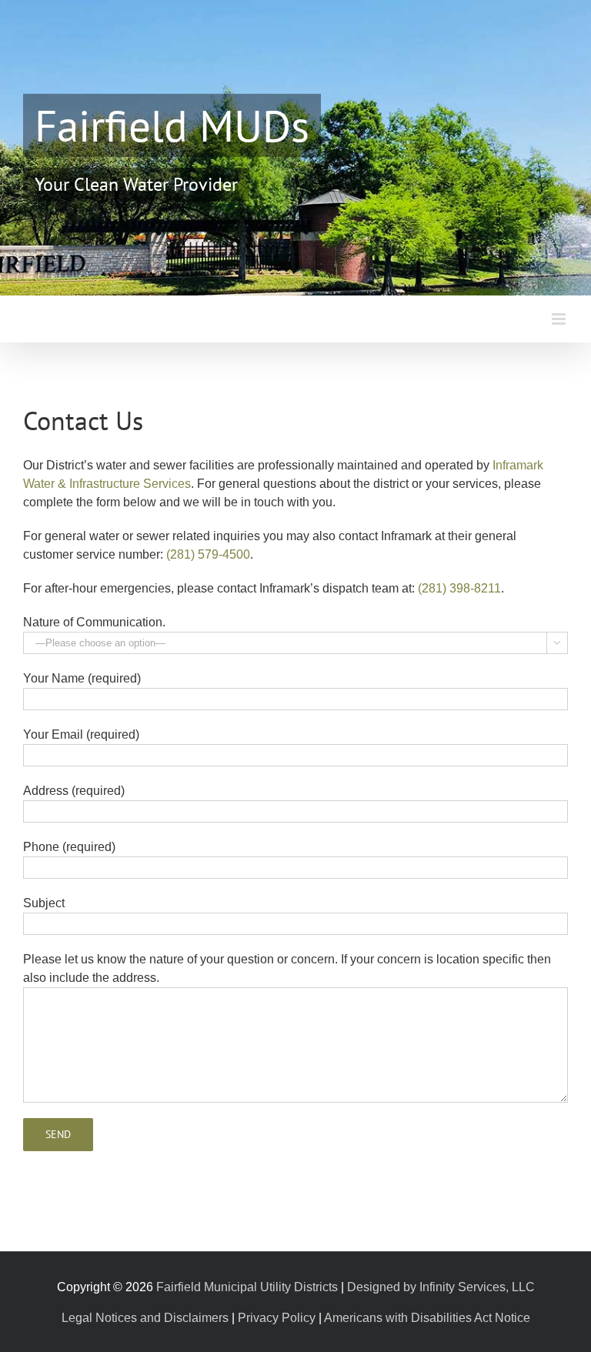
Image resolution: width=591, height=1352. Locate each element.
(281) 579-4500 (208, 554)
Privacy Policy (277, 1317)
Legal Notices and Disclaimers (145, 1317)
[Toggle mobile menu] (560, 319)
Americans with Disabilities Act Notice (427, 1317)
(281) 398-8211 (459, 588)
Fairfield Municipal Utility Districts (247, 1287)
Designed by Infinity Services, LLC (441, 1287)
